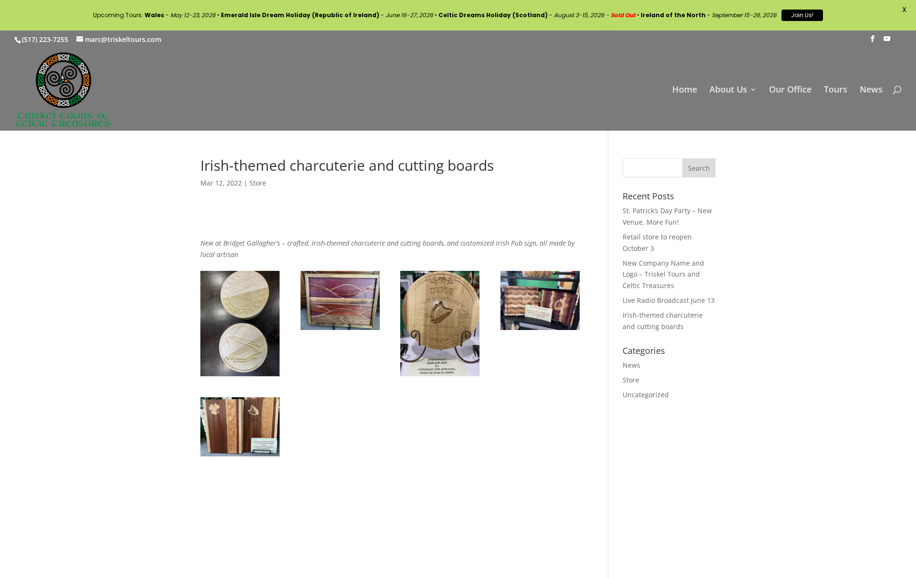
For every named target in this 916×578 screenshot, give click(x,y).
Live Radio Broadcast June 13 (669, 300)
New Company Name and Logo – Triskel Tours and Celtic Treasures (663, 274)
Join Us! (802, 15)
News (871, 90)
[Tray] (340, 329)
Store (258, 182)
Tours (835, 90)
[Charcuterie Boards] (240, 456)
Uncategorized (646, 394)
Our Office (790, 90)
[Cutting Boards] (540, 329)
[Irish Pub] (439, 376)
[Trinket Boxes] (240, 376)
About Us (728, 90)
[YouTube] (887, 41)
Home (684, 90)
